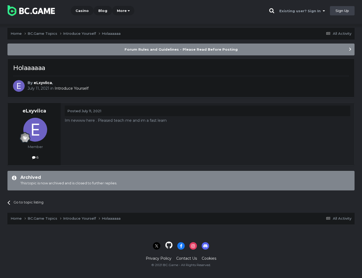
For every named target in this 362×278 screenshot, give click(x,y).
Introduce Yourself (72, 88)
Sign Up (342, 10)
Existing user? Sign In (301, 11)
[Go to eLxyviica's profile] (19, 86)
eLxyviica (43, 82)
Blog (102, 10)
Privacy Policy (158, 258)
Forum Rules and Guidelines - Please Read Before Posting (181, 49)
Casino (82, 10)
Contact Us (186, 258)
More (122, 10)
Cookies (209, 258)
